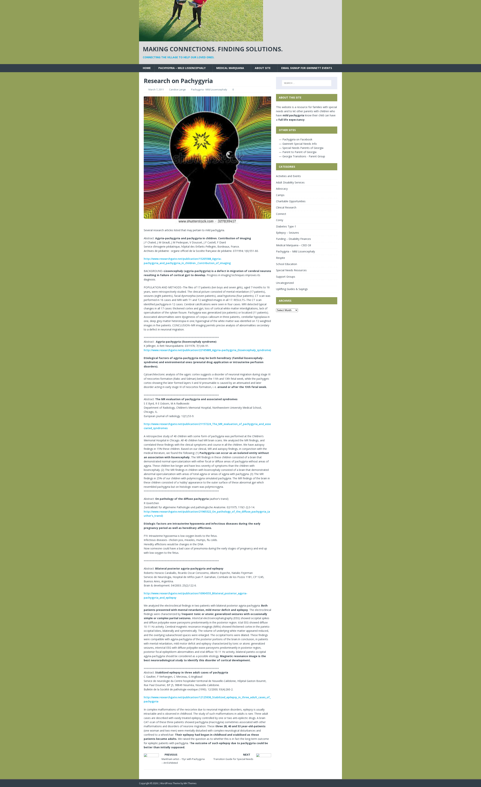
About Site (263, 68)
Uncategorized (285, 283)
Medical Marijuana (230, 68)
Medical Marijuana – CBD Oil (293, 245)
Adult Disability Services (290, 182)
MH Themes (190, 783)
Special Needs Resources (291, 270)
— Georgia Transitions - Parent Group (301, 156)
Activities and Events (288, 176)
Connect (281, 214)
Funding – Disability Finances (293, 239)
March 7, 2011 (156, 89)
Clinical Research (286, 207)
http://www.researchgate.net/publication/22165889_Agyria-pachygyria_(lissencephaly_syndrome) (207, 350)
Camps (280, 195)
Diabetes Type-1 (286, 226)
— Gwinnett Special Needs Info (297, 143)
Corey (279, 220)
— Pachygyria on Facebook (295, 139)
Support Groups (285, 276)
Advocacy (282, 188)
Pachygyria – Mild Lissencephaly (182, 68)
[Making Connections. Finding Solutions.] (201, 39)
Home (147, 68)
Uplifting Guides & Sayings (292, 289)
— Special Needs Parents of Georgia (300, 148)
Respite (280, 258)
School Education (286, 264)
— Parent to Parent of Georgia (297, 152)
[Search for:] (306, 83)
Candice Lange (177, 89)
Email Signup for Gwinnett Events (306, 68)
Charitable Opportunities (291, 201)
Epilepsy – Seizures (287, 232)
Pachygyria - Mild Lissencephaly (209, 89)
